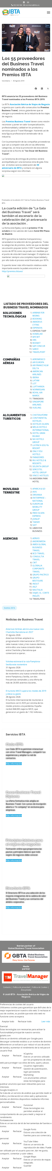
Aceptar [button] (5, 1055)
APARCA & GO (38, 488)
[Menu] (48, 12)
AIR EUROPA (38, 362)
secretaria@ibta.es (32, 5)
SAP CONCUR (38, 346)
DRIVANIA (37, 494)
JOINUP (36, 519)
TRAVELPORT (38, 352)
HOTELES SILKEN (40, 424)
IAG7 (34, 586)
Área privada (26, 990)
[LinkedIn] (42, 88)
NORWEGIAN (38, 389)
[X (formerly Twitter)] (48, 88)
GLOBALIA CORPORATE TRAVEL (38, 568)
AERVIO (36, 538)
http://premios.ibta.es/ (12, 271)
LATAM (35, 380)
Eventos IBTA (9, 608)
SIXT (34, 525)
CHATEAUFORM (39, 415)
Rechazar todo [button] (25, 1021)
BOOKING (37, 318)
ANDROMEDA (38, 541)
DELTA (35, 368)
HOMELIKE (37, 333)
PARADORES (38, 457)
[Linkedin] (24, 2)
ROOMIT (36, 343)
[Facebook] (36, 88)
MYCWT (36, 337)
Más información (14, 763)
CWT (34, 562)
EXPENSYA (37, 327)
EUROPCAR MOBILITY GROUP (37, 506)
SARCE (35, 349)
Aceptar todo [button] (8, 1021)
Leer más (45, 1021)
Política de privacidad (21, 987)
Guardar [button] (27, 1165)
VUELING (36, 407)
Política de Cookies (39, 987)
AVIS (34, 491)
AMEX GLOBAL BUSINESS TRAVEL (39, 547)
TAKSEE (36, 522)
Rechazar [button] (17, 1055)
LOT (34, 383)
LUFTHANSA (38, 386)
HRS (34, 340)
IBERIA (35, 377)
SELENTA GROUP (40, 466)
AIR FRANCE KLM (40, 365)
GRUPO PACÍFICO (40, 574)
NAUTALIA (37, 589)
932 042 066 (17, 5)
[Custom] (28, 2)
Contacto (7, 987)
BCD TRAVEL (38, 553)
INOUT (35, 583)
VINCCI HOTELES (40, 475)
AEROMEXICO (38, 359)
